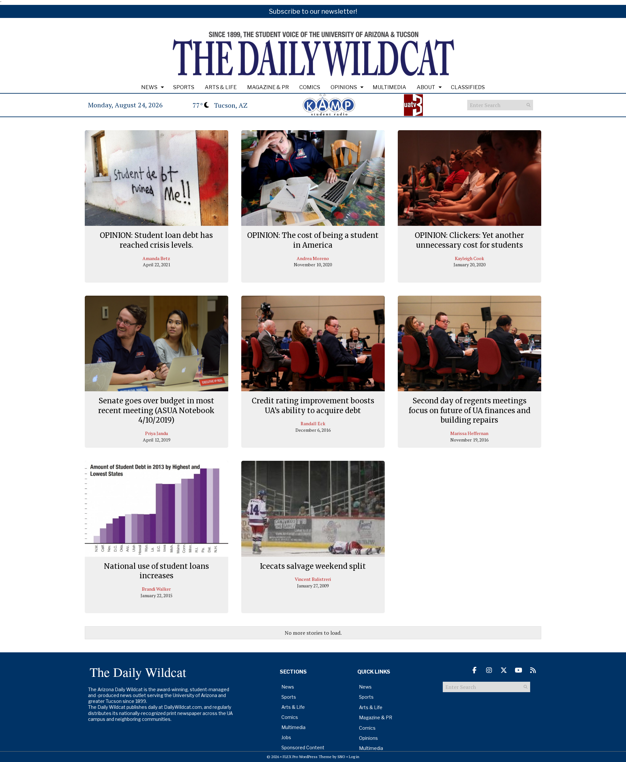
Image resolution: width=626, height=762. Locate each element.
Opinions (344, 87)
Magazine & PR (268, 87)
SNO (341, 756)
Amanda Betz (156, 258)
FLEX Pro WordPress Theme (307, 756)
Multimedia (389, 87)
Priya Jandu (156, 433)
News (149, 87)
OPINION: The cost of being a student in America (313, 240)
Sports (183, 87)
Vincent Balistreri (313, 579)
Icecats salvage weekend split (313, 566)
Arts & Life (221, 87)
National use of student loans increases (156, 571)
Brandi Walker (156, 589)
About (426, 87)
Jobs (286, 737)
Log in (354, 756)
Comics (309, 87)
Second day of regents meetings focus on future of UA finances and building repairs (469, 410)
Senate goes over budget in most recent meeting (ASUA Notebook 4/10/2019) (156, 410)
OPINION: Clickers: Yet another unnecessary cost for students (469, 240)
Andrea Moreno (313, 258)
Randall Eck (313, 423)
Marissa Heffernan (469, 433)
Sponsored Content (302, 747)
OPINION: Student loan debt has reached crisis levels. (156, 240)
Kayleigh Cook (469, 258)
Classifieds (468, 87)
